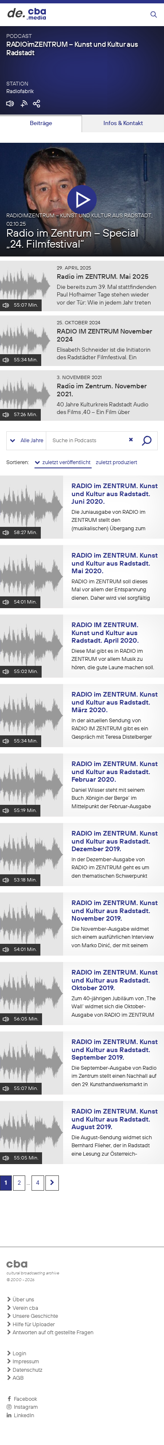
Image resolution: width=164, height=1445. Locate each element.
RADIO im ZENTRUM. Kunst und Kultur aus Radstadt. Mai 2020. (114, 564)
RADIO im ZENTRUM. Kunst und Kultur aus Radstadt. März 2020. (114, 703)
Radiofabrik (20, 91)
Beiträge (41, 123)
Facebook (24, 1399)
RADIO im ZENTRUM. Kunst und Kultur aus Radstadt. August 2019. (114, 1119)
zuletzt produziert (116, 462)
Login (18, 1354)
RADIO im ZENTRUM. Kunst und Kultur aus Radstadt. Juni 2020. (114, 494)
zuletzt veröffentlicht (66, 462)
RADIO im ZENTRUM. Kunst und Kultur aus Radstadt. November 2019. (114, 911)
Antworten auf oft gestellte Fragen (52, 1332)
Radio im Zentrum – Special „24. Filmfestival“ (72, 239)
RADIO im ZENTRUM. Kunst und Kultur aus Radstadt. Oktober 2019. (114, 981)
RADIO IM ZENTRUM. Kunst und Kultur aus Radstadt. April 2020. (105, 633)
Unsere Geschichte (34, 1316)
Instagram (24, 1407)
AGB (17, 1378)
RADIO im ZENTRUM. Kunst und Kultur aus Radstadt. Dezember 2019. (114, 842)
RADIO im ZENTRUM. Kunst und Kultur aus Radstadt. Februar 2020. (114, 772)
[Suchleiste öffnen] (154, 15)
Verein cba (24, 1308)
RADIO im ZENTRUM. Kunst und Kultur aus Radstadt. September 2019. (114, 1050)
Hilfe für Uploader (33, 1324)
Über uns (22, 1300)
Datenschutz (26, 1370)
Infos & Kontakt (123, 123)
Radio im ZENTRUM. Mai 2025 (102, 277)
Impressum (25, 1362)
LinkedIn (22, 1415)
